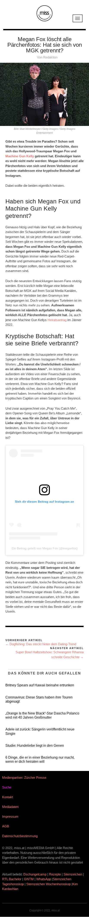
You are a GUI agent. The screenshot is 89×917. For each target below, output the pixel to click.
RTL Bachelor (11, 879)
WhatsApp (43, 879)
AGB (5, 826)
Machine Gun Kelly (19, 156)
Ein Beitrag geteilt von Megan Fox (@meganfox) (45, 548)
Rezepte (55, 874)
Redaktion (50, 57)
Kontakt (7, 797)
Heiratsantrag (57, 320)
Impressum (10, 816)
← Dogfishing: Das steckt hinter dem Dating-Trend (40, 644)
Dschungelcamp (34, 874)
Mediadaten (10, 807)
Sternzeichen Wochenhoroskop (48, 884)
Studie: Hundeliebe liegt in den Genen (34, 745)
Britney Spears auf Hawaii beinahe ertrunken (39, 685)
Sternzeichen (73, 874)
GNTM (29, 879)
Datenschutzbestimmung (20, 836)
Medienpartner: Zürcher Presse (24, 777)
